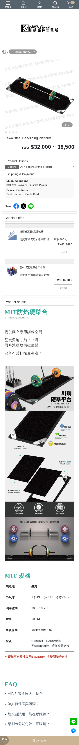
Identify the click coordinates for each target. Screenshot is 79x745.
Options (12, 166)
